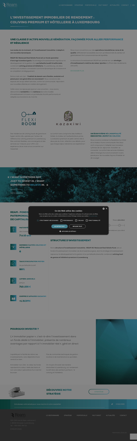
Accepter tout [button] (59, 226)
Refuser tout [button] (77, 226)
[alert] (68, 220)
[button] (68, 231)
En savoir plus (93, 216)
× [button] (106, 208)
